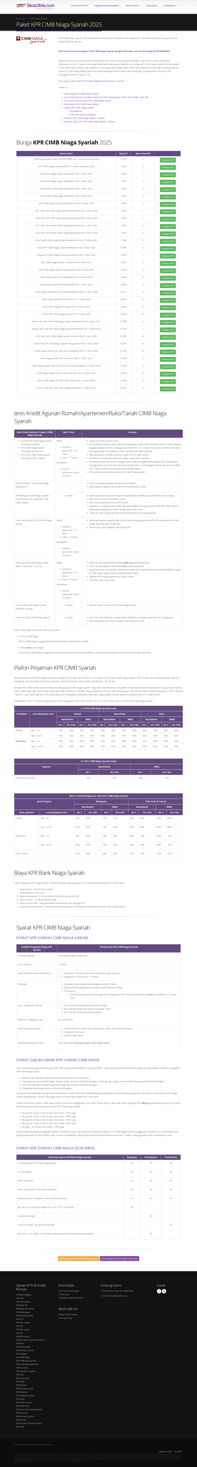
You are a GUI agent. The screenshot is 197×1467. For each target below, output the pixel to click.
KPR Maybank (22, 1392)
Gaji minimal (76, 111)
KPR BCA (20, 1319)
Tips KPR (178, 1451)
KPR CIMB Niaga (23, 1357)
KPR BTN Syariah (23, 1347)
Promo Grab (64, 1294)
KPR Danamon (22, 1368)
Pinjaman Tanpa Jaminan (106, 5)
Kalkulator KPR (79, 5)
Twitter (164, 1291)
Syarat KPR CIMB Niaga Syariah (79, 107)
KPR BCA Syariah (23, 1322)
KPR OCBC (20, 1399)
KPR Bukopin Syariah (25, 1350)
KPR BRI (19, 1333)
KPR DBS (20, 1374)
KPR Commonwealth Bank (27, 1364)
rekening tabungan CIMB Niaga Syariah (91, 1042)
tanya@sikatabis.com (118, 1296)
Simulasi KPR (168, 160)
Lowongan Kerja (65, 1318)
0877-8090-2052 (126, 1291)
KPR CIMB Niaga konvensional (97, 81)
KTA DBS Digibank (23, 1295)
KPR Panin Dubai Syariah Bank (29, 1409)
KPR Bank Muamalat (24, 1315)
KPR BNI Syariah (23, 1329)
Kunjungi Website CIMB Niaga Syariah (79, 1258)
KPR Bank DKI (21, 1305)
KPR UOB (20, 1427)
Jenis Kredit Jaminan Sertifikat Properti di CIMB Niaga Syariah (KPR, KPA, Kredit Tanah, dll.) (106, 97)
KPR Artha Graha (23, 1302)
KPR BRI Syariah (23, 1336)
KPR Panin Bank (23, 1406)
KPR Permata (21, 1413)
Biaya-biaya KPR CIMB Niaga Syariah (81, 104)
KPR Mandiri (21, 1385)
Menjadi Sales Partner (68, 1314)
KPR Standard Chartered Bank (29, 1423)
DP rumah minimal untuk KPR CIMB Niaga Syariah (87, 100)
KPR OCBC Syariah (24, 1402)
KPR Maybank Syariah (25, 1395)
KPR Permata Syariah (25, 1416)
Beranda (20, 18)
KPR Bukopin (21, 1354)
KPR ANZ (20, 1298)
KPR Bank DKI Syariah (25, 1308)
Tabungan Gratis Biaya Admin (71, 1298)
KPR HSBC (20, 1381)
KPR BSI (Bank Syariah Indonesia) (30, 1340)
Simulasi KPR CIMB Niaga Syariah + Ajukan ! (84, 118)
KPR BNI (19, 1326)
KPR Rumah (21, 1420)
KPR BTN (20, 1343)
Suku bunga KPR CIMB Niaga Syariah (81, 93)
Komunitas (170, 5)
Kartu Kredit (132, 5)
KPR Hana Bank (22, 1378)
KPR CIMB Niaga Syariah (26, 1361)
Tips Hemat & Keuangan (69, 1291)
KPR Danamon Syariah (25, 1371)
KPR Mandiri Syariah (24, 1388)
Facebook (159, 1291)
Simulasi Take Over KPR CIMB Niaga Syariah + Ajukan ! (90, 121)
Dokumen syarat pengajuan (83, 114)
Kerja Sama (151, 5)
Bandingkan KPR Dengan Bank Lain (120, 1258)
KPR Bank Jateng (23, 1312)
